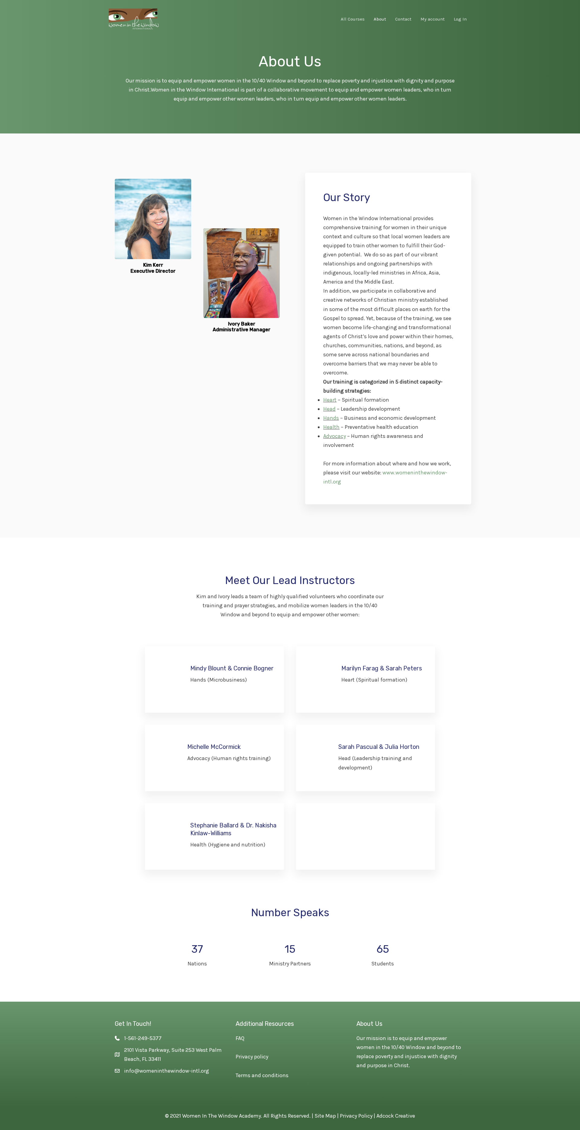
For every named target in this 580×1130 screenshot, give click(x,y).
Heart (330, 399)
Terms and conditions (262, 1075)
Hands (331, 418)
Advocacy (334, 436)
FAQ (240, 1038)
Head (329, 409)
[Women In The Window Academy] (134, 18)
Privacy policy (252, 1056)
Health (331, 427)
